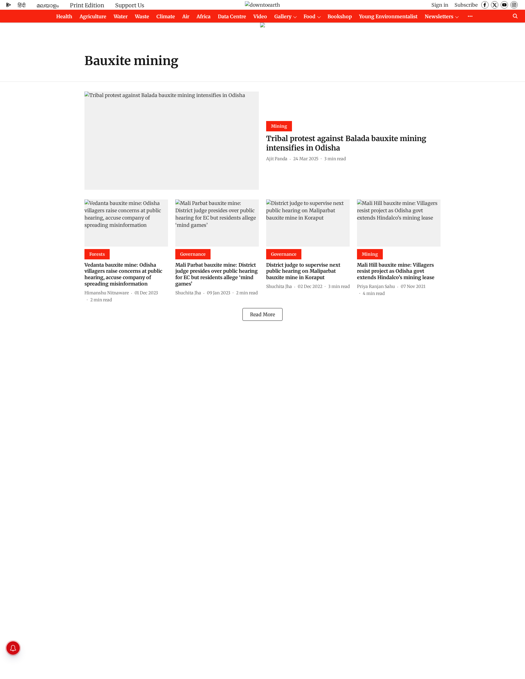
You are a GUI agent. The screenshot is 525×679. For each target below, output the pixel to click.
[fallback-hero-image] (171, 141)
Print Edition (87, 5)
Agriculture (93, 16)
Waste (142, 16)
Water (121, 16)
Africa (204, 16)
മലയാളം (47, 5)
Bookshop (340, 16)
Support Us (129, 5)
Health (64, 16)
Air (185, 16)
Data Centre (232, 16)
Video (260, 16)
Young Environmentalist (388, 16)
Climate (165, 16)
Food (309, 16)
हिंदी (22, 5)
